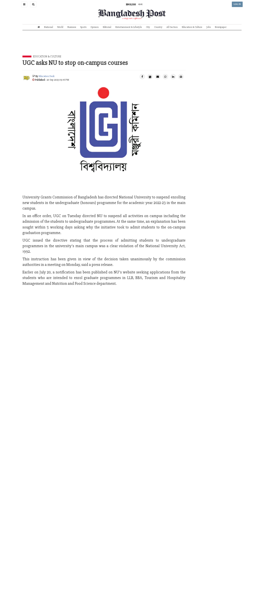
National (48, 27)
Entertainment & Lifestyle (128, 27)
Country (158, 27)
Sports (83, 27)
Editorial (107, 27)
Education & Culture (192, 27)
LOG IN (237, 4)
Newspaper (220, 27)
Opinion (95, 27)
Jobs (208, 27)
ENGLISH (131, 4)
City (148, 27)
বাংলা (140, 4)
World (60, 27)
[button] (24, 4)
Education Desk (46, 76)
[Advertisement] (132, 45)
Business (71, 27)
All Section (172, 27)
